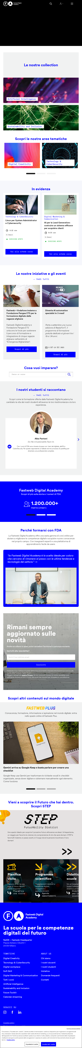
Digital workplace (11, 967)
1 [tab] (30, 173)
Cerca (51, 4)
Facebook (12, 1012)
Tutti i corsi (8, 979)
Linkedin (19, 1012)
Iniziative (45, 971)
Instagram (5, 1012)
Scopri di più (22, 349)
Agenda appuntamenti (49, 894)
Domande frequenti (50, 975)
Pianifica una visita (19, 892)
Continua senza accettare (73, 1028)
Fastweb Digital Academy (32, 916)
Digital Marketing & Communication (20, 975)
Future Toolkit (9, 992)
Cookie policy (8, 1023)
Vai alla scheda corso (21, 252)
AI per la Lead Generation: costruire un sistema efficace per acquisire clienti (58, 225)
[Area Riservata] (61, 3)
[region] (41, 1037)
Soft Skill (7, 971)
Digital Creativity (11, 958)
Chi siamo (46, 958)
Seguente (78, 439)
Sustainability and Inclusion (16, 988)
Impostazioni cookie (32, 1044)
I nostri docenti (48, 962)
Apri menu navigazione (72, 4)
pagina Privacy (27, 675)
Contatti (45, 979)
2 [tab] (41, 173)
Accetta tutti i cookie (48, 1044)
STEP (40, 851)
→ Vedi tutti (41, 279)
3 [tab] (51, 173)
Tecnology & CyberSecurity (16, 962)
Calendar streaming (12, 997)
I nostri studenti (48, 967)
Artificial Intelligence (13, 984)
